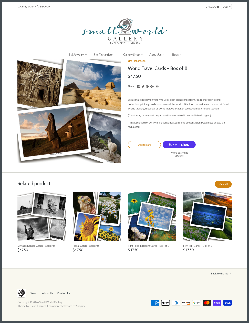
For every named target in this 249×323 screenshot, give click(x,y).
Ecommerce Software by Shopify (66, 305)
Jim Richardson (137, 60)
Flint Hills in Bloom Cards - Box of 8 (148, 245)
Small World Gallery (50, 302)
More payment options (179, 154)
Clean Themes (38, 305)
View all (223, 184)
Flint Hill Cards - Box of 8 (197, 245)
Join (31, 6)
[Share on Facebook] (138, 85)
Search (34, 293)
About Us (47, 293)
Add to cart (144, 144)
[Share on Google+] (152, 85)
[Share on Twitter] (143, 85)
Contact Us (63, 293)
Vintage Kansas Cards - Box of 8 (36, 245)
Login (21, 6)
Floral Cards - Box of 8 (86, 245)
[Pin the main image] (147, 85)
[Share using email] (157, 85)
